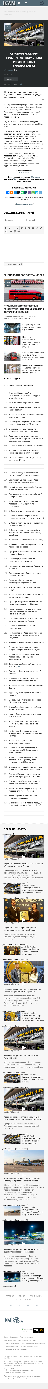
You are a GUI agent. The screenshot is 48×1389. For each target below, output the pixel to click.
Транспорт (11, 79)
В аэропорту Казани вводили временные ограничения (22, 560)
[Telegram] (40, 192)
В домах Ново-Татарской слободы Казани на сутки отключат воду (24, 782)
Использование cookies (29, 1346)
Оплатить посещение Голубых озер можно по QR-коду (25, 458)
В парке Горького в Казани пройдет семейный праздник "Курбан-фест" (25, 804)
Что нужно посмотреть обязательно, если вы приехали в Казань (25, 619)
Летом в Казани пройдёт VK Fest (24, 403)
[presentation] (6, 228)
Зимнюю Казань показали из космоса (26, 642)
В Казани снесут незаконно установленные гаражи (21, 741)
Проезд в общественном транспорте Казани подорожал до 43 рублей (25, 603)
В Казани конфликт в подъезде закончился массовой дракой (23, 679)
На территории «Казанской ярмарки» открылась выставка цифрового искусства (26, 635)
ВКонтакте (35, 177)
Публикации (36, 1296)
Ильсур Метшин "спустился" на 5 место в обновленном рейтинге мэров (24, 723)
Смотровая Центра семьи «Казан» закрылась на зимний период (24, 481)
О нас (6, 1337)
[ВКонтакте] (7, 192)
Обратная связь (10, 1340)
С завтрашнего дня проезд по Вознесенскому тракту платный (23, 430)
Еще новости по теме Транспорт (24, 275)
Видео (28, 1299)
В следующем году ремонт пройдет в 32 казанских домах (26, 701)
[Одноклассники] (11, 192)
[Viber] (29, 192)
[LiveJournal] (25, 192)
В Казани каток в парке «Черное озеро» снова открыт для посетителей (26, 517)
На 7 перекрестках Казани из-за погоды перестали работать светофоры (23, 503)
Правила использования (27, 1340)
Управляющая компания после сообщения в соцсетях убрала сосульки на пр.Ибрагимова (23, 759)
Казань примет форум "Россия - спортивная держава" (23, 797)
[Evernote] (22, 192)
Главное (10, 1296)
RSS (15, 179)
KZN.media (8, 70)
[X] (18, 192)
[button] (6, 227)
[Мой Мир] (15, 192)
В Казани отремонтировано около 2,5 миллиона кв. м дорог (26, 595)
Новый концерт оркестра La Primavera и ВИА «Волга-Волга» (26, 488)
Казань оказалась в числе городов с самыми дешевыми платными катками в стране (25, 611)
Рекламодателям (26, 1337)
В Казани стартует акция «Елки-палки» (26, 511)
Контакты (14, 1337)
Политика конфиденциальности (33, 1343)
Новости (22, 1296)
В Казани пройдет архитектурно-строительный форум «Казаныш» (24, 474)
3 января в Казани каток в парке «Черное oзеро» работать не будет (24, 648)
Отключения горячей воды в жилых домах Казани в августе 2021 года (25, 768)
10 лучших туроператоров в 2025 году (26, 540)
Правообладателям (11, 1346)
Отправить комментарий (14, 264)
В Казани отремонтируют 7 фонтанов (26, 446)
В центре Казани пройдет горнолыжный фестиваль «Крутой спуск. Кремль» (24, 395)
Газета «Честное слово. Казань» (15, 1349)
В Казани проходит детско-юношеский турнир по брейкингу (26, 415)
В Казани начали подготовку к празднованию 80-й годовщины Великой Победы (23, 750)
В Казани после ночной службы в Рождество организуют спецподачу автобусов (25, 532)
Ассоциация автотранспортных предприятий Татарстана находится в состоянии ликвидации (26, 438)
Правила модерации (11, 1343)
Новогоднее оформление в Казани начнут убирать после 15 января (25, 423)
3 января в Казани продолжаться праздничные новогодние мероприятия (24, 656)
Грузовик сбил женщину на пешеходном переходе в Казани (23, 581)
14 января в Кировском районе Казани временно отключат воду (24, 451)
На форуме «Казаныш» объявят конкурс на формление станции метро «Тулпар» (26, 733)
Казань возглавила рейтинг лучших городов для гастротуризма (25, 789)
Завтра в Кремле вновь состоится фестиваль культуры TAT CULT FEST (25, 775)
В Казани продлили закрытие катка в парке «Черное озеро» (26, 545)
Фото (19, 1299)
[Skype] (36, 192)
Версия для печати (24, 204)
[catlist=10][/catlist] (23, 858)
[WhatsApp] (33, 192)
